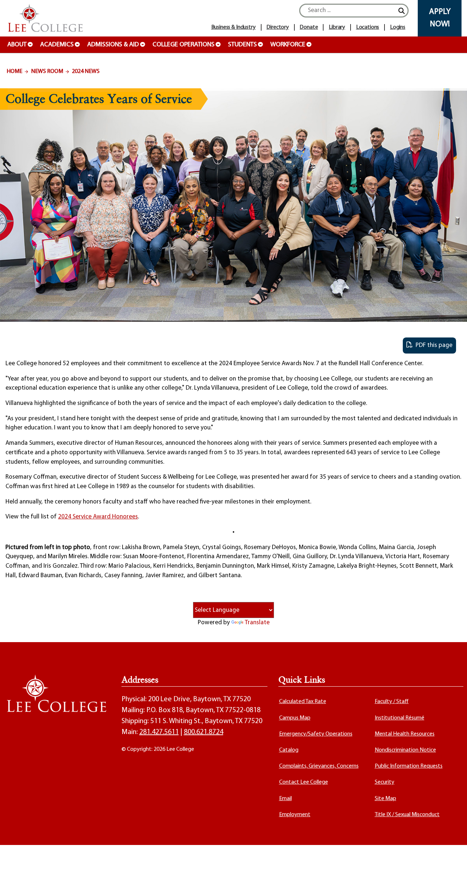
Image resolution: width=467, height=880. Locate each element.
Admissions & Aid (113, 45)
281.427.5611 (159, 732)
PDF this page (432, 345)
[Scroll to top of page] (452, 865)
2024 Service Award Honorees (98, 517)
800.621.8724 (203, 732)
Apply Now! (440, 18)
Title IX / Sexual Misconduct (407, 815)
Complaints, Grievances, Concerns (319, 766)
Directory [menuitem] (277, 27)
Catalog (288, 750)
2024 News (86, 71)
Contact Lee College (303, 782)
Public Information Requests (409, 766)
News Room (47, 71)
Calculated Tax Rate (302, 702)
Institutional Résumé (399, 718)
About (17, 45)
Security (384, 782)
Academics (57, 45)
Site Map (385, 799)
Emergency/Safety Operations (315, 734)
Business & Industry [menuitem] (233, 27)
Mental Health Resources (405, 734)
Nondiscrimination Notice (405, 750)
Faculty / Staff (392, 702)
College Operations (184, 45)
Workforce (287, 45)
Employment (294, 815)
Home (14, 71)
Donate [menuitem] (309, 27)
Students (242, 45)
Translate (257, 623)
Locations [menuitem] (367, 27)
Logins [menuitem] (397, 27)
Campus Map (294, 718)
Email (285, 799)
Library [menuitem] (337, 27)
